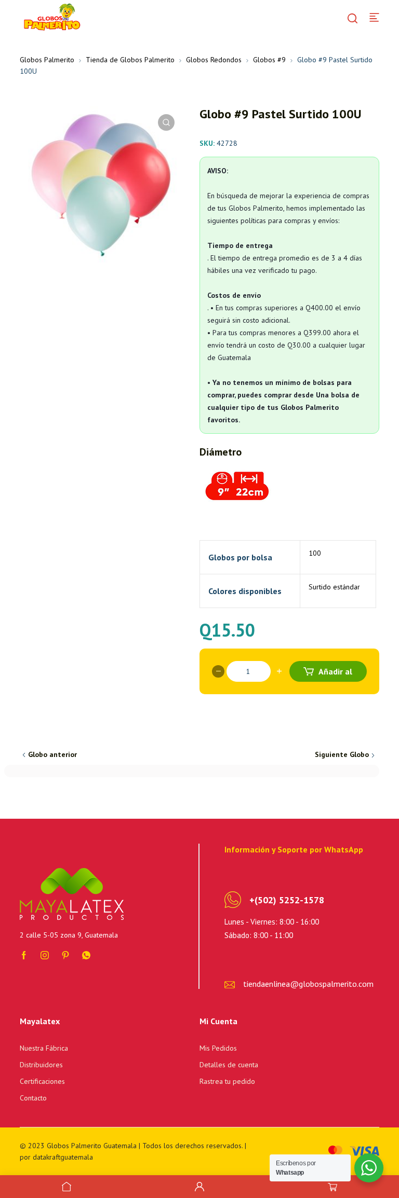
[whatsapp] (86, 954)
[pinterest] (65, 954)
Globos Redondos (214, 59)
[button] (166, 122)
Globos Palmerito (47, 59)
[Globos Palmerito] (51, 16)
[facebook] (24, 954)
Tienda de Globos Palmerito (130, 59)
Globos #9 (269, 59)
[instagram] (44, 954)
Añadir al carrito (333, 674)
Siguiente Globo (342, 754)
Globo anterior (52, 754)
